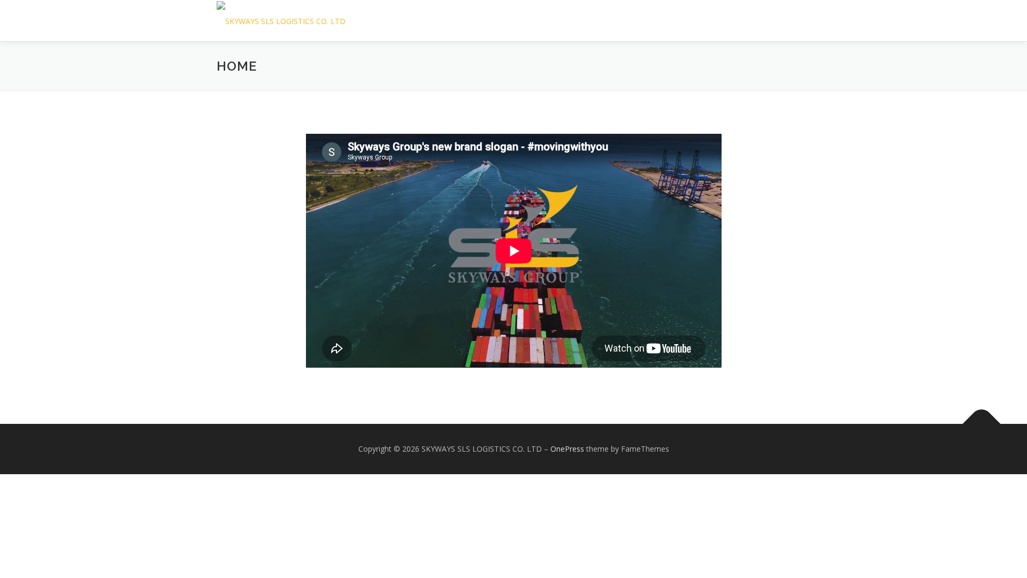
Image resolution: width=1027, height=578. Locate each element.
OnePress (567, 449)
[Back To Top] (982, 424)
